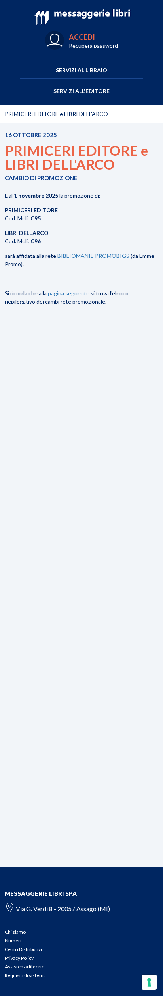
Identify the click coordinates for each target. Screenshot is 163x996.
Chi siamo (15, 932)
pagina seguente (68, 293)
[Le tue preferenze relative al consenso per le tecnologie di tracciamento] (149, 982)
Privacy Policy (19, 958)
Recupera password (93, 45)
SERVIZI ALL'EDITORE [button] (81, 91)
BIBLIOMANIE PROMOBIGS (93, 255)
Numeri (13, 941)
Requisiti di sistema (25, 975)
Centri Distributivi (23, 949)
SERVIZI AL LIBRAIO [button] (81, 70)
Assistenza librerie (24, 967)
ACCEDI (82, 37)
